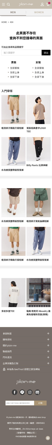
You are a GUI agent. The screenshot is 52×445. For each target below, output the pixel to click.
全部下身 (14, 76)
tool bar (48, 438)
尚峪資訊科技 (31, 436)
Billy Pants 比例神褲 (37, 165)
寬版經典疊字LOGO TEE (36, 129)
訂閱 (40, 403)
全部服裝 (14, 68)
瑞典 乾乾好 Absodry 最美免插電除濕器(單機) (38, 312)
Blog (37, 392)
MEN (13, 12)
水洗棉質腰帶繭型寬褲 (12, 170)
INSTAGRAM (30, 392)
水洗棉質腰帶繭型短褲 (12, 221)
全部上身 (14, 72)
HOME (4, 22)
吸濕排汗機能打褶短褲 (12, 128)
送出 (46, 52)
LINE (22, 392)
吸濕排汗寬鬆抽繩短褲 (37, 221)
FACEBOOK (14, 392)
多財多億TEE (8, 311)
